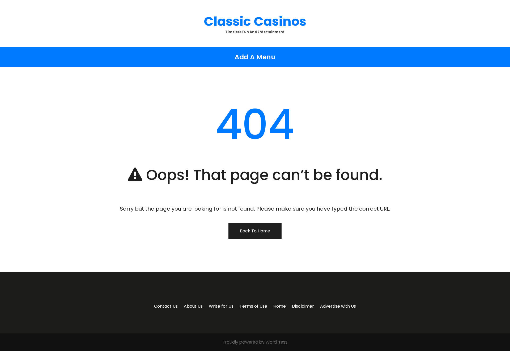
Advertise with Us (338, 306)
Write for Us (221, 306)
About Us (193, 306)
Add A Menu (255, 57)
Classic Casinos (255, 21)
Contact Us (166, 306)
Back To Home (255, 231)
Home (279, 306)
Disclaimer (303, 306)
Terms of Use (253, 306)
